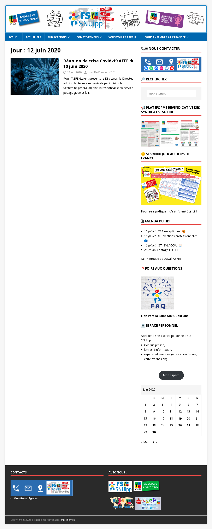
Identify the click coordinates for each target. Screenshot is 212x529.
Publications (57, 37)
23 (154, 425)
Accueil (13, 37)
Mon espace (171, 375)
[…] (90, 93)
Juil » (154, 442)
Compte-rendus (87, 37)
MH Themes (68, 520)
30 (154, 432)
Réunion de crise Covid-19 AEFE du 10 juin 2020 (99, 63)
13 (188, 411)
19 (180, 418)
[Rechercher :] (171, 93)
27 (188, 425)
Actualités (33, 37)
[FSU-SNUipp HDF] (106, 31)
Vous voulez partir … (123, 37)
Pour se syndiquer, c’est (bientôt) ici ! (169, 211)
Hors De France (97, 72)
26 (180, 425)
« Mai (144, 442)
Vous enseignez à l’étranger (165, 37)
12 (180, 411)
